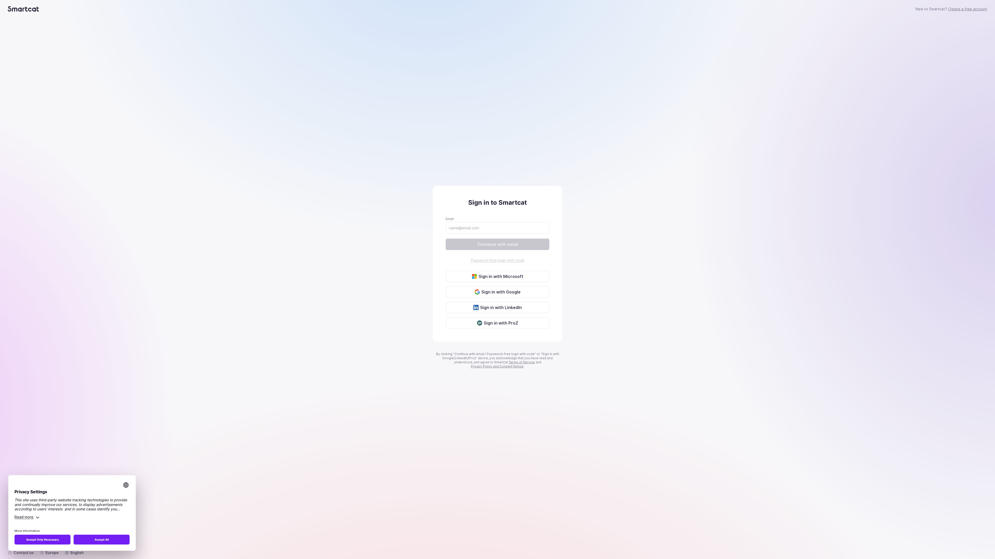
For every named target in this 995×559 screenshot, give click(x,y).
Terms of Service (522, 362)
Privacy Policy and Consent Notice (497, 366)
